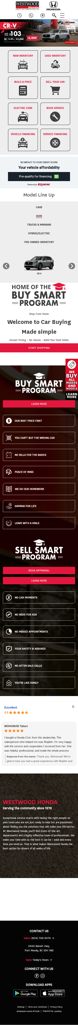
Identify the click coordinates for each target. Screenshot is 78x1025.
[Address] (42, 15)
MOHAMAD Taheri (16, 726)
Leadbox (57, 1011)
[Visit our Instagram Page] (42, 976)
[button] (39, 33)
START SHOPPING (39, 347)
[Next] (72, 266)
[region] (39, 33)
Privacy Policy (56, 1007)
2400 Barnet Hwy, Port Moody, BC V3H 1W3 (39, 948)
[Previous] (6, 266)
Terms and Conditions (37, 1007)
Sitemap (20, 1007)
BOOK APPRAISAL (39, 570)
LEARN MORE (39, 404)
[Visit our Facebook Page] (36, 976)
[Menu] (62, 15)
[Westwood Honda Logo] (27, 5)
